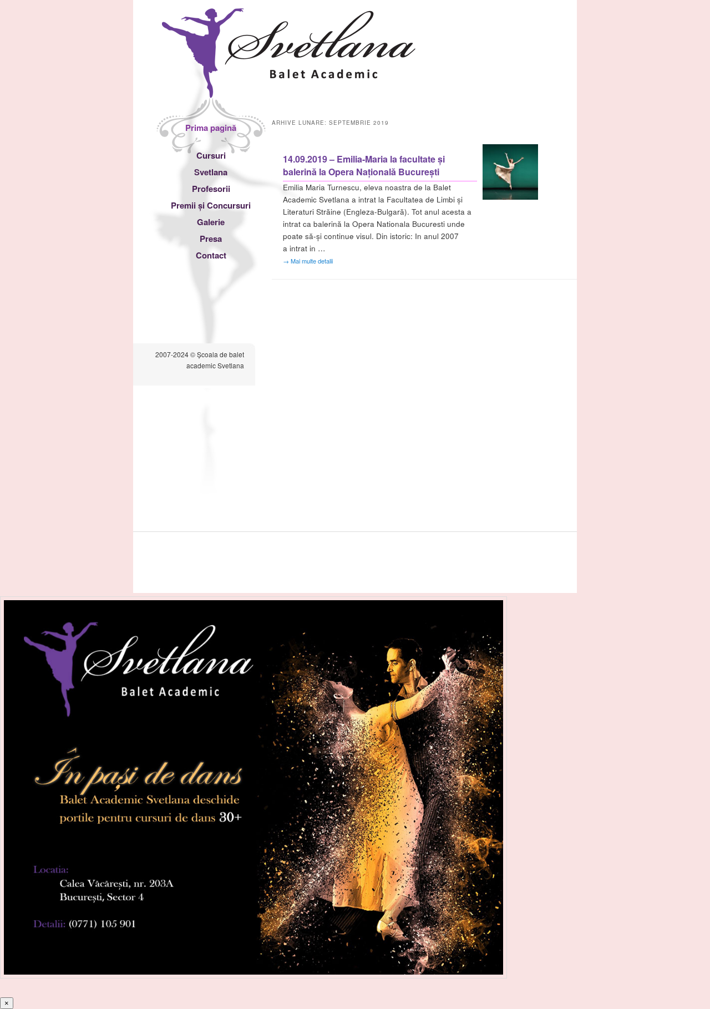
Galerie (211, 222)
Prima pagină (210, 127)
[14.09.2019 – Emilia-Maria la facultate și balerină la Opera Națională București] (510, 196)
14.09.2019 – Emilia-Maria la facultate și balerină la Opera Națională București (364, 165)
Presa (211, 238)
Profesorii (211, 188)
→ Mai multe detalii (308, 260)
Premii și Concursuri (211, 205)
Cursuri (211, 155)
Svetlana (210, 172)
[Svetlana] (288, 87)
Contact (211, 255)
